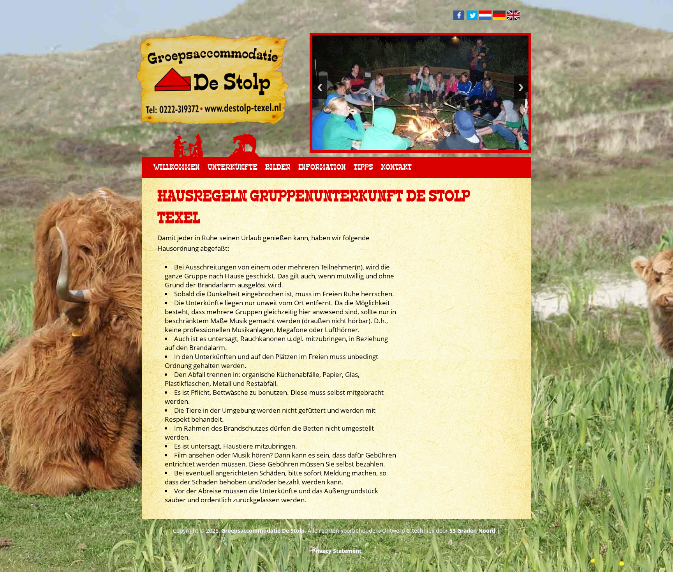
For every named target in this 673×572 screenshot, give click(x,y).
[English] (513, 16)
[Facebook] (458, 15)
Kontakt (396, 167)
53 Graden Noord (472, 530)
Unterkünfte (232, 167)
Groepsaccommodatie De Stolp (263, 530)
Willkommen (176, 167)
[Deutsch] (499, 16)
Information (322, 167)
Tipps (363, 167)
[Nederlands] (485, 16)
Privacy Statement (336, 550)
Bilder (278, 167)
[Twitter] (472, 15)
